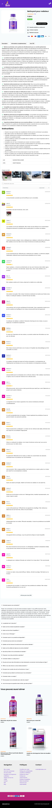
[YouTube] (8, 804)
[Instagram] (5, 804)
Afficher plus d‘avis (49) (26, 595)
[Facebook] (3, 804)
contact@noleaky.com (41, 769)
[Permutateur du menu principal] (2, 4)
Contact (6, 781)
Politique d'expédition (25, 779)
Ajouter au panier (41, 23)
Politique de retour (24, 774)
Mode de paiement (24, 781)
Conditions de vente (24, 769)
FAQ (5, 782)
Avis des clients (7, 772)
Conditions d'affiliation (25, 772)
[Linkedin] (6, 804)
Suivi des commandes (9, 771)
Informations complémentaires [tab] (18, 43)
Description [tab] (4, 43)
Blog (5, 784)
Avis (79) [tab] (32, 43)
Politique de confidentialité (26, 771)
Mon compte (7, 769)
